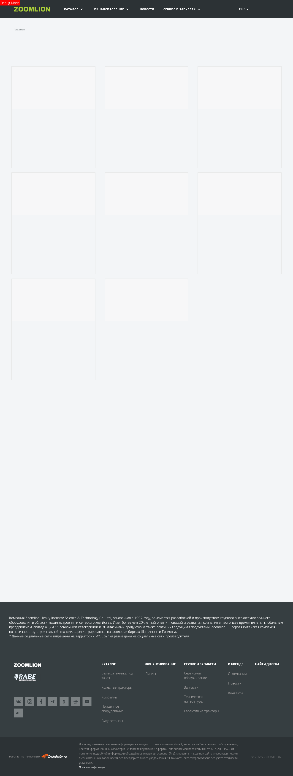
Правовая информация (92, 767)
